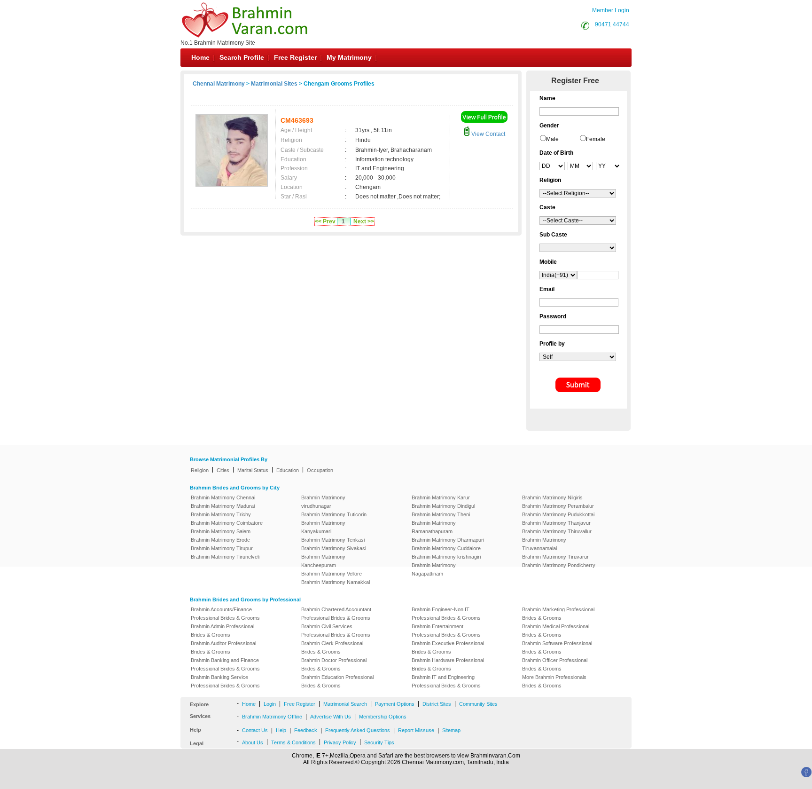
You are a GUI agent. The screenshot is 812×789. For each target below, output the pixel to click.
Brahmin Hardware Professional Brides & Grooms (448, 664)
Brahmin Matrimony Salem (220, 531)
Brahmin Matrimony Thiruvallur (557, 531)
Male (552, 139)
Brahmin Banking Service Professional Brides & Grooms (225, 681)
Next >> (363, 221)
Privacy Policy (340, 742)
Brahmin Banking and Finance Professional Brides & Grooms (225, 664)
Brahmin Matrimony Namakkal (335, 582)
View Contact (487, 134)
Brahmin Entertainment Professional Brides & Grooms (446, 630)
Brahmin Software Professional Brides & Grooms (557, 647)
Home (200, 57)
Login (270, 704)
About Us (252, 742)
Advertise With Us (330, 716)
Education (287, 470)
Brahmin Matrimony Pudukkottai (558, 514)
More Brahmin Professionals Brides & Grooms (554, 681)
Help (281, 730)
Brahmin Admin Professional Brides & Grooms (222, 630)
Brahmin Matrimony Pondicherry (558, 565)
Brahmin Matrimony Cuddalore (446, 548)
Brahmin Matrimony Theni (441, 514)
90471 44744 (612, 24)
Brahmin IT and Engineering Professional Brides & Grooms (446, 681)
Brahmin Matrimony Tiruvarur (555, 557)
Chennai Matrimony (219, 83)
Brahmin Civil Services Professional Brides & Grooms (335, 630)
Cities (223, 470)
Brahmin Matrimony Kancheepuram (323, 561)
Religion (200, 470)
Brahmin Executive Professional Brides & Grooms (448, 647)
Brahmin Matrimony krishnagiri (446, 557)
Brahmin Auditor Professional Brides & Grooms (223, 647)
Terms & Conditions (293, 742)
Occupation (320, 470)
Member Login (610, 10)
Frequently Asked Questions (357, 730)
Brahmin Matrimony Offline (272, 716)
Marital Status (252, 470)
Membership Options (382, 716)
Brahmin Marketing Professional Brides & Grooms (558, 614)
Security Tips (379, 742)
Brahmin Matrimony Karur (441, 497)
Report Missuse (416, 730)
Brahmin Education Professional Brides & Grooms (337, 681)
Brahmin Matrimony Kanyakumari (323, 527)
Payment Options (394, 704)
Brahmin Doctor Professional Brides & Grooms (334, 664)
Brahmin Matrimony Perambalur (558, 506)
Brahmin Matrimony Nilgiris (552, 497)
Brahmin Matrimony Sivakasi (333, 548)
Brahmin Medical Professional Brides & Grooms (555, 630)
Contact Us (255, 730)
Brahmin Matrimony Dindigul (443, 506)
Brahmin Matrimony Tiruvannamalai (544, 544)
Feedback (305, 730)
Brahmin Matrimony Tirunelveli (225, 557)
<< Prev (325, 221)
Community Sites (478, 704)
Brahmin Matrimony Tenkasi (333, 540)
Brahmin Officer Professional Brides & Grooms (554, 664)
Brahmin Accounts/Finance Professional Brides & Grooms (225, 614)
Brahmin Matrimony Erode (220, 540)
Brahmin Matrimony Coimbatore (227, 523)
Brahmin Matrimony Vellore (331, 573)
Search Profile (241, 57)
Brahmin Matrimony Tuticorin (334, 514)
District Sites (436, 704)
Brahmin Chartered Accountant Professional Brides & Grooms (336, 614)
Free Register (295, 57)
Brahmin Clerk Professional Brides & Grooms (332, 647)
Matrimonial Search (345, 704)
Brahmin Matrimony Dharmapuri (448, 540)
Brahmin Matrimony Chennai (223, 497)
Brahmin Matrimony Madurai (223, 506)
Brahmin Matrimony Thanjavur (556, 523)
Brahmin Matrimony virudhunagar (323, 502)
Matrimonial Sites (274, 83)
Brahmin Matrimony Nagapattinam (434, 569)
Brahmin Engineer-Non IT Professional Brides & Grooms (446, 614)
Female (595, 139)
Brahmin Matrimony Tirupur (222, 548)
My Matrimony (349, 57)
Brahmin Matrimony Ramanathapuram (434, 527)
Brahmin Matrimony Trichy (221, 514)
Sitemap (451, 730)
